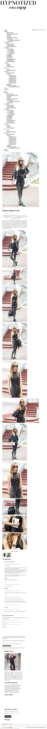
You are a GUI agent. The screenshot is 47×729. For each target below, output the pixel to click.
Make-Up (9, 36)
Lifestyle (7, 42)
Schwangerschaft (11, 70)
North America (10, 66)
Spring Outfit (12, 75)
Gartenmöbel (10, 60)
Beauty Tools (10, 32)
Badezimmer (10, 56)
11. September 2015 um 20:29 (10, 590)
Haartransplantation (14, 40)
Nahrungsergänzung (12, 37)
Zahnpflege (10, 41)
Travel (6, 62)
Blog (6, 30)
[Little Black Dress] (9, 556)
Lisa (6, 582)
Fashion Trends (10, 73)
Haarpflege (9, 39)
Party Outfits (12, 83)
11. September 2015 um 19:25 (10, 584)
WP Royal (10, 727)
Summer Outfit (12, 76)
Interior (7, 47)
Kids (6, 67)
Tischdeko (11, 50)
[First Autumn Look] (4, 556)
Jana (6, 594)
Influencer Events (11, 46)
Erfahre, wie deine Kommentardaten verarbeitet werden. (14, 648)
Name (3, 620)
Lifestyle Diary (10, 44)
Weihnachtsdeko (11, 61)
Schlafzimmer (10, 51)
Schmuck (9, 84)
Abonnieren (8, 716)
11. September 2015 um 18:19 (10, 563)
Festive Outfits (12, 81)
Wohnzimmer (10, 49)
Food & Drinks (10, 45)
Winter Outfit (12, 79)
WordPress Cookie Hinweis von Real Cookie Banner (9, 728)
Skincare (9, 35)
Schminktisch (10, 54)
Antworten (18, 563)
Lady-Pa (6, 613)
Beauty (6, 31)
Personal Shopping (11, 85)
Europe (8, 65)
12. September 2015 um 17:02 (10, 609)
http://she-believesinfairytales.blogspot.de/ (12, 604)
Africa (8, 64)
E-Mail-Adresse (5, 622)
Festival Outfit (12, 80)
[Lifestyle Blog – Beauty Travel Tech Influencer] (18, 10)
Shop (6, 88)
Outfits (8, 74)
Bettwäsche (12, 52)
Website (3, 624)
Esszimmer (9, 55)
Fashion (6, 71)
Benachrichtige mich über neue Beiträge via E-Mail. (13, 643)
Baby (8, 69)
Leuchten (9, 57)
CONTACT (7, 89)
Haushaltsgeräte (11, 59)
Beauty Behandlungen (12, 34)
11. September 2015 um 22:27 (10, 597)
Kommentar (4, 627)
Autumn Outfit (12, 78)
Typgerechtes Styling (14, 86)
